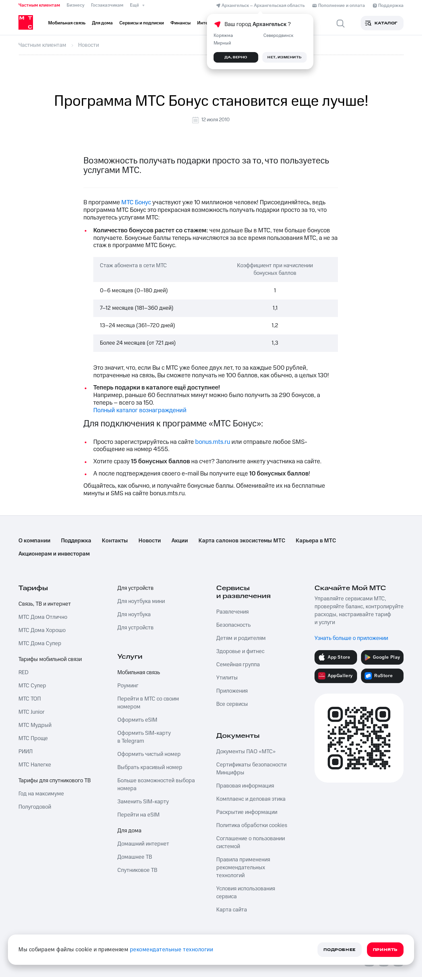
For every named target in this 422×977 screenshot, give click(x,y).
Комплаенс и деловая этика (251, 799)
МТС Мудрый (34, 725)
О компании (34, 541)
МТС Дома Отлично (42, 617)
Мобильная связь (138, 672)
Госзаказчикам (107, 5)
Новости (149, 541)
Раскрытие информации (246, 812)
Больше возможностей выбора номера (156, 784)
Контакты (115, 541)
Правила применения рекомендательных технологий (243, 867)
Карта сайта (231, 910)
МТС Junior (31, 712)
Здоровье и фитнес (240, 651)
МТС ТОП (29, 699)
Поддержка (76, 541)
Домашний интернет (143, 844)
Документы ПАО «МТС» (246, 752)
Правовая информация (245, 786)
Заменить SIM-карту (143, 802)
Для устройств (135, 588)
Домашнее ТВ (134, 857)
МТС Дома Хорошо (42, 630)
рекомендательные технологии (171, 950)
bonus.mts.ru (212, 442)
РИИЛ (25, 752)
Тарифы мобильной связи (50, 659)
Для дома (129, 831)
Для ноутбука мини (141, 601)
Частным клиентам (39, 5)
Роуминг (127, 686)
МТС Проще (33, 738)
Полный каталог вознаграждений (140, 410)
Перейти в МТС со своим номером (148, 703)
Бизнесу (75, 5)
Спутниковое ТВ (137, 870)
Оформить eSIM (137, 720)
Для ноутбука (134, 614)
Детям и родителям (241, 638)
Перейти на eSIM (138, 815)
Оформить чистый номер (149, 754)
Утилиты (227, 678)
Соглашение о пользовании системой (250, 842)
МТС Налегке (34, 765)
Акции (179, 541)
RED (23, 672)
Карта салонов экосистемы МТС (241, 541)
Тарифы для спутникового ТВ (54, 781)
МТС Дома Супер (39, 643)
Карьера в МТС (316, 541)
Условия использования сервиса (245, 893)
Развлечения (232, 612)
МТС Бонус (136, 202)
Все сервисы (232, 704)
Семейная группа (238, 665)
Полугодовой (34, 807)
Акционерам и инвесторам (54, 554)
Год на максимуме (41, 794)
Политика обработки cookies (251, 825)
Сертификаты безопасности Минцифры (251, 769)
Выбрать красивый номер (149, 767)
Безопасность (233, 625)
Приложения (232, 691)
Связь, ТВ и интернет (44, 604)
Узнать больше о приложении (351, 638)
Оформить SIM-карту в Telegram (144, 737)
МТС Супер (32, 686)
